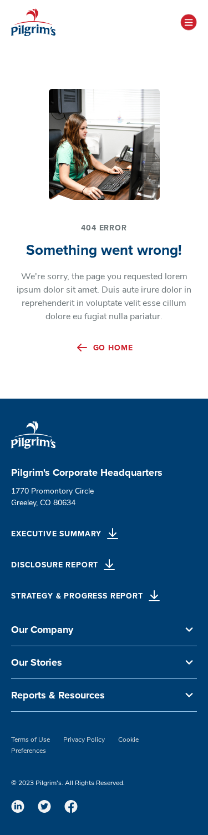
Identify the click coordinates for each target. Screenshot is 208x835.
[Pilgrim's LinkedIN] (17, 806)
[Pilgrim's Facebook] (71, 806)
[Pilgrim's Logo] (33, 22)
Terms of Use (30, 740)
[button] (104, 629)
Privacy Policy (84, 740)
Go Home (113, 348)
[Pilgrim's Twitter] (44, 806)
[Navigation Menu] (188, 22)
